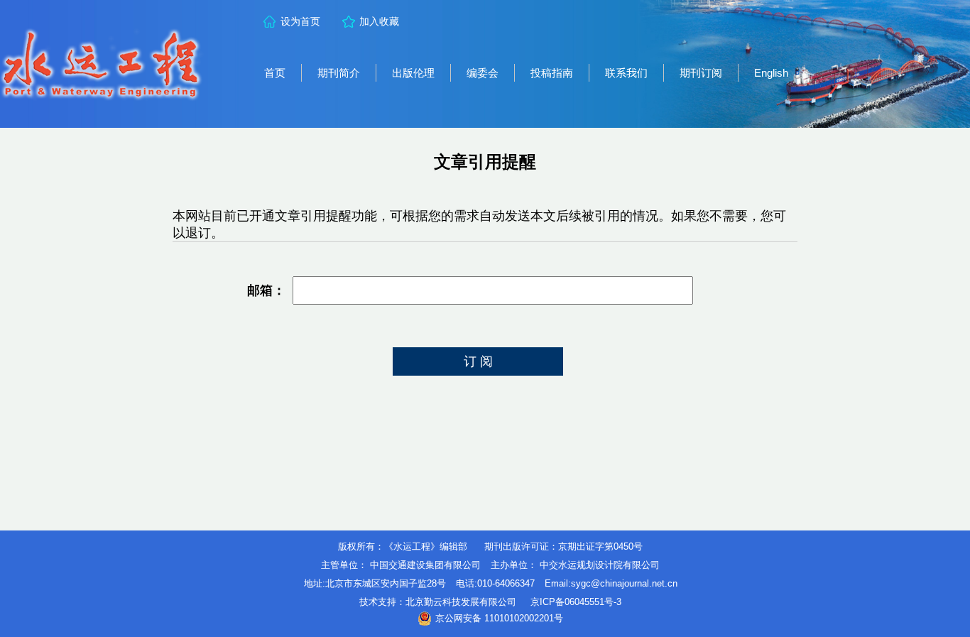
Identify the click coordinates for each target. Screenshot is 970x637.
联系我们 (626, 73)
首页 (274, 73)
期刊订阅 (701, 73)
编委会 (482, 73)
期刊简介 (338, 73)
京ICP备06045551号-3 (575, 602)
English (771, 73)
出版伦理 (413, 73)
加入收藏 (379, 21)
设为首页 (300, 21)
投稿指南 (551, 73)
